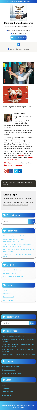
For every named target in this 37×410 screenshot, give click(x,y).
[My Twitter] (16, 173)
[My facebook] (11, 173)
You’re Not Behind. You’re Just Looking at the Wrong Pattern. (18, 250)
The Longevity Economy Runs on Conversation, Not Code (14, 240)
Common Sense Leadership (18, 23)
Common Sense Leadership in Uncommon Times (17, 255)
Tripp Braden (8, 163)
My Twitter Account (9, 273)
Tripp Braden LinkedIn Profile (13, 277)
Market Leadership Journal (12, 270)
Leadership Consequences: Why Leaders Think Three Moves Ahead (17, 245)
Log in (5, 290)
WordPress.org (8, 300)
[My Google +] (6, 173)
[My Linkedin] (20, 173)
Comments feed (8, 297)
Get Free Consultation (20, 38)
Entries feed (7, 293)
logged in (15, 198)
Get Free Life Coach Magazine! (19, 49)
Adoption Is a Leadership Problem (14, 236)
